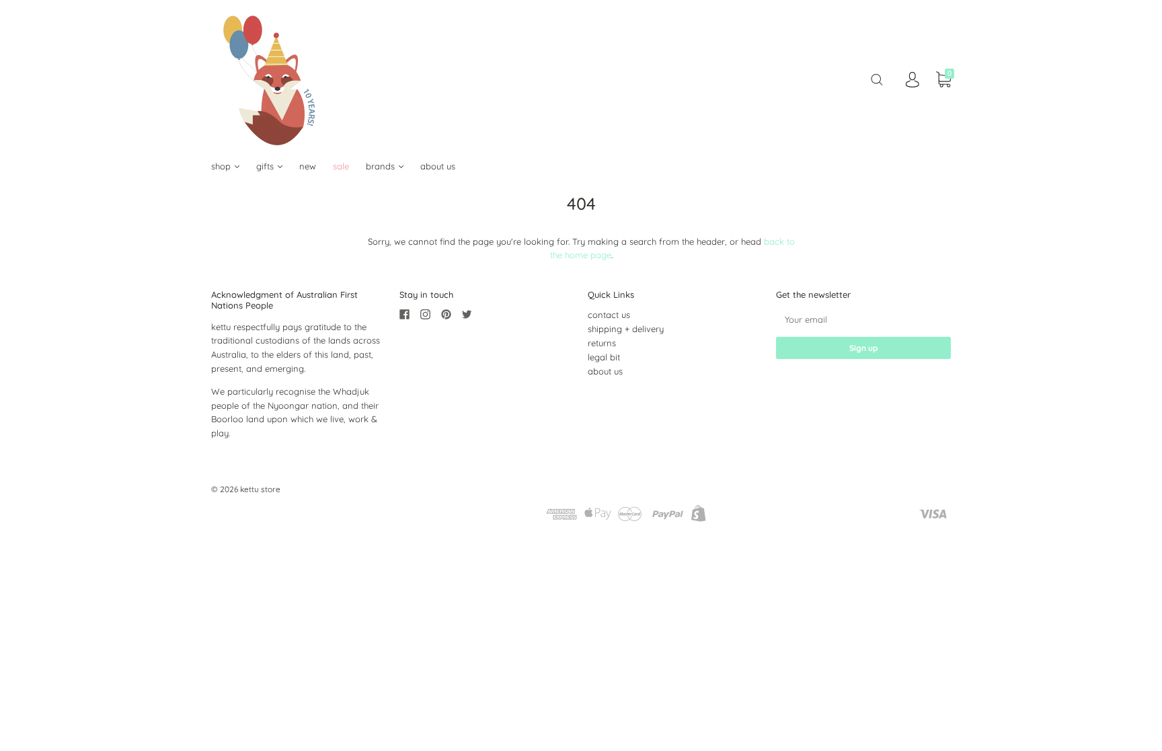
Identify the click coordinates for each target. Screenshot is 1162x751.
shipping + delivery (626, 328)
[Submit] (877, 80)
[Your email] (863, 319)
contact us (609, 314)
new (307, 166)
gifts (266, 166)
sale (341, 166)
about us (437, 166)
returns (602, 343)
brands (381, 166)
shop (222, 166)
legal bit (604, 357)
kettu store (260, 489)
